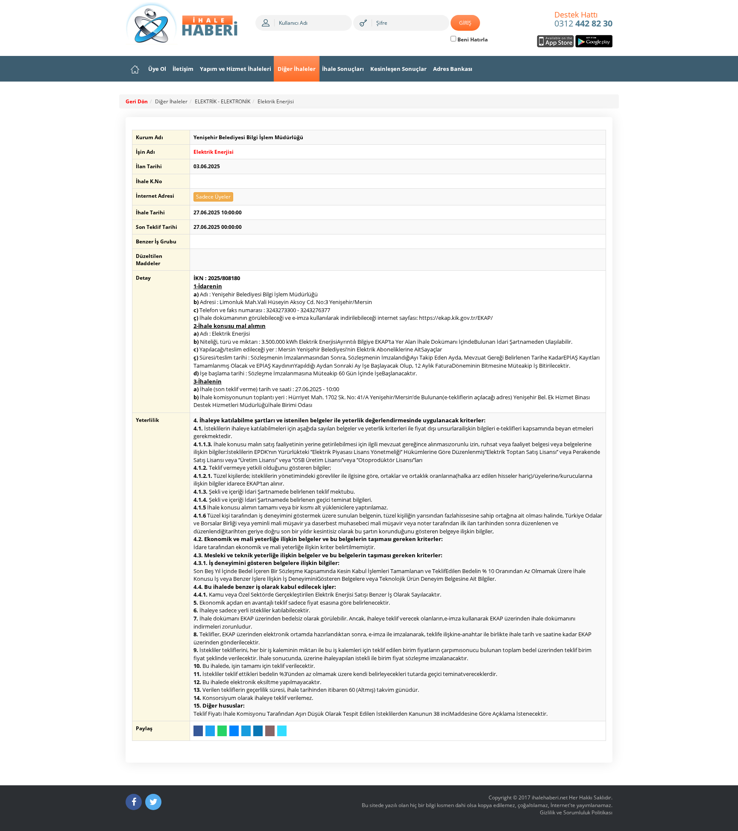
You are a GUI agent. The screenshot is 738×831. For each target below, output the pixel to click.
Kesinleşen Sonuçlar (398, 69)
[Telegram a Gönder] (246, 731)
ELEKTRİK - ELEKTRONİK (222, 101)
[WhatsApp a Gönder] (222, 731)
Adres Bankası (452, 69)
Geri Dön (137, 101)
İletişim (183, 69)
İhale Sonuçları (343, 69)
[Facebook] (134, 802)
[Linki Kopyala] (282, 731)
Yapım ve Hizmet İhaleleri (235, 69)
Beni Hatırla (472, 39)
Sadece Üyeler (213, 196)
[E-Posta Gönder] (270, 731)
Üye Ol (157, 69)
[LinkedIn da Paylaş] (258, 731)
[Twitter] (153, 802)
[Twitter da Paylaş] (210, 731)
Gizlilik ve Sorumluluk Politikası (576, 812)
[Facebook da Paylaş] (198, 731)
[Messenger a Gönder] (234, 731)
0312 (583, 20)
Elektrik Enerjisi (276, 101)
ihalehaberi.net (550, 797)
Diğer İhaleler (297, 69)
